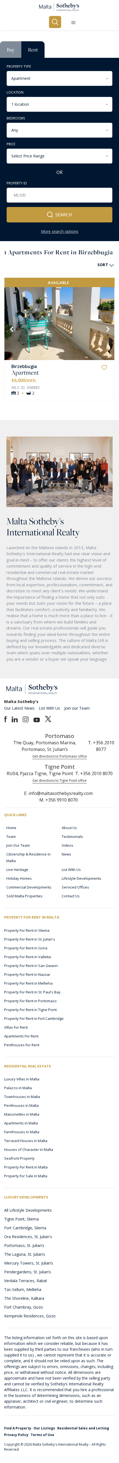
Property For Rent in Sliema (27, 930)
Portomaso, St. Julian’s (24, 1245)
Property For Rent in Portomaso (30, 1000)
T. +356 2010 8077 (101, 746)
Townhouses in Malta (22, 1096)
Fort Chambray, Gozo (23, 1307)
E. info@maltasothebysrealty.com (58, 793)
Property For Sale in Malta (25, 1175)
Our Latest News (19, 708)
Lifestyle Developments (81, 878)
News (66, 854)
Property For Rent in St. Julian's (29, 939)
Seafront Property (19, 1158)
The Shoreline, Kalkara (24, 1298)
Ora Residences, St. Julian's (28, 1236)
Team (11, 836)
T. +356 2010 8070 (94, 773)
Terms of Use (42, 1434)
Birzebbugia (24, 366)
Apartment (25, 372)
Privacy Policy (16, 1434)
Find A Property (17, 1428)
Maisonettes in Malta (21, 1114)
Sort (102, 264)
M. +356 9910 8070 (58, 800)
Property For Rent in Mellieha (28, 983)
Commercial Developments (28, 887)
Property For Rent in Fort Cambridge (34, 1018)
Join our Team (77, 708)
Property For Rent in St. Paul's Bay (32, 992)
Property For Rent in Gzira (25, 948)
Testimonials (72, 836)
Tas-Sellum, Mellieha (22, 1289)
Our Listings (44, 1428)
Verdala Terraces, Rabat (25, 1280)
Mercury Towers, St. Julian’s (28, 1263)
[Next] (107, 328)
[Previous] (11, 328)
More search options (59, 231)
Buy (11, 49)
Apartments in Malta (21, 1123)
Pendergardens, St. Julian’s (27, 1271)
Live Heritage (17, 869)
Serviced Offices (75, 887)
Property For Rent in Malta (26, 1167)
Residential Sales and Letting (83, 1428)
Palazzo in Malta (18, 1087)
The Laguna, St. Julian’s (24, 1254)
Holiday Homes (19, 878)
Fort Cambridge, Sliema (25, 1227)
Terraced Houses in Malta (25, 1140)
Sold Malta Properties (24, 895)
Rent (33, 49)
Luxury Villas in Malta (21, 1079)
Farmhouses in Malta (21, 1131)
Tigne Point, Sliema (21, 1219)
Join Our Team (18, 845)
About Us (69, 827)
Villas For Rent (16, 1027)
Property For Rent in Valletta (27, 956)
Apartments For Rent (21, 1036)
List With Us (49, 708)
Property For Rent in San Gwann (31, 965)
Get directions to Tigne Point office (59, 780)
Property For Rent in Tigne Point (30, 1009)
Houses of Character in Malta (28, 1149)
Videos (67, 845)
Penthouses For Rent (21, 1044)
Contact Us (71, 895)
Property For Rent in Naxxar (27, 974)
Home (11, 827)
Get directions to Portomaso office (59, 756)
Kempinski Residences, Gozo (30, 1315)
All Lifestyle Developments (28, 1210)
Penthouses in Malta (21, 1105)
